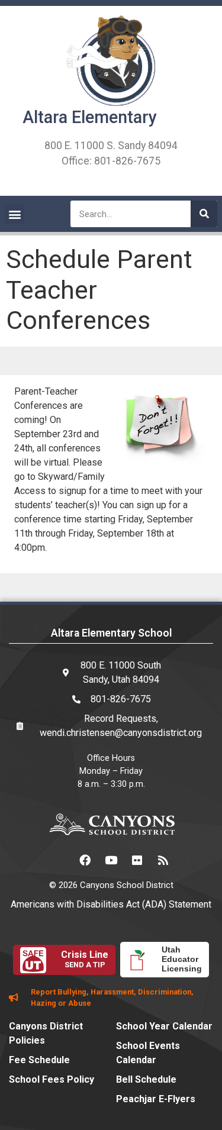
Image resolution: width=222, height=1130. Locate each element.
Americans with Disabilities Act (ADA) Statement (111, 904)
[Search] (204, 214)
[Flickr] (137, 860)
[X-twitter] (59, 860)
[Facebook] (85, 860)
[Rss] (163, 860)
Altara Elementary (89, 117)
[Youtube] (111, 860)
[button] (14, 214)
